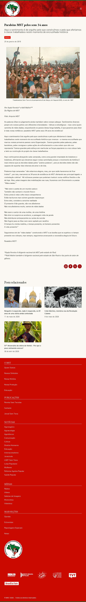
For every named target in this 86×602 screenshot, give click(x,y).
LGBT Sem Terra (11, 460)
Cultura (7, 442)
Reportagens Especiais (13, 528)
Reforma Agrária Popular (14, 471)
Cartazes (7, 408)
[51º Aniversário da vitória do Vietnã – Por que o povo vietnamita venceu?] (22, 331)
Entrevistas (8, 522)
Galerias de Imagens (12, 496)
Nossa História (10, 379)
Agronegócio (9, 427)
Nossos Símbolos (11, 373)
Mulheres (8, 467)
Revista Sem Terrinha (12, 402)
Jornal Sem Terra (11, 414)
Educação (8, 390)
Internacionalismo (11, 453)
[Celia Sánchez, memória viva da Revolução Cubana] (63, 297)
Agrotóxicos (9, 434)
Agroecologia (9, 430)
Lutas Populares (10, 464)
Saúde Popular (10, 475)
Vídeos (7, 492)
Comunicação (9, 438)
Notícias (7, 37)
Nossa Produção (10, 385)
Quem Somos (9, 368)
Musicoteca (8, 500)
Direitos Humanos (11, 445)
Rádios (7, 489)
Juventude (8, 456)
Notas (6, 533)
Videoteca (8, 503)
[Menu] (81, 9)
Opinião (7, 516)
